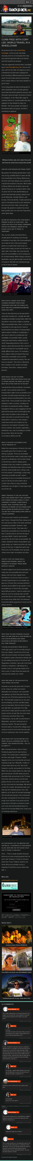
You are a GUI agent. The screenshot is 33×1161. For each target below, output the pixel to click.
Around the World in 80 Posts (18, 36)
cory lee (8, 915)
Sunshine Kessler (12, 1042)
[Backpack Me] (16, 8)
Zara (17, 37)
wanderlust (11, 917)
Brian (9, 1139)
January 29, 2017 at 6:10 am (24, 1134)
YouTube (18, 6)
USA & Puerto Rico (10, 37)
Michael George (12, 1112)
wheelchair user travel (20, 917)
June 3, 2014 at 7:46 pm (25, 1061)
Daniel (12, 1127)
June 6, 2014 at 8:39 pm (25, 1103)
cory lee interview (15, 915)
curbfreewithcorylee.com (10, 880)
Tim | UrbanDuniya (12, 1081)
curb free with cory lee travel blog (13, 916)
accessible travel (8, 914)
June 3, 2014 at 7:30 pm (25, 1021)
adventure (16, 914)
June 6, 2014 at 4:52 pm (25, 1076)
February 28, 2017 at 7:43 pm (24, 1154)
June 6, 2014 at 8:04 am (25, 1090)
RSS (21, 6)
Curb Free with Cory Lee (13, 67)
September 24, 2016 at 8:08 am (24, 1122)
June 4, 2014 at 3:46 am (25, 1038)
